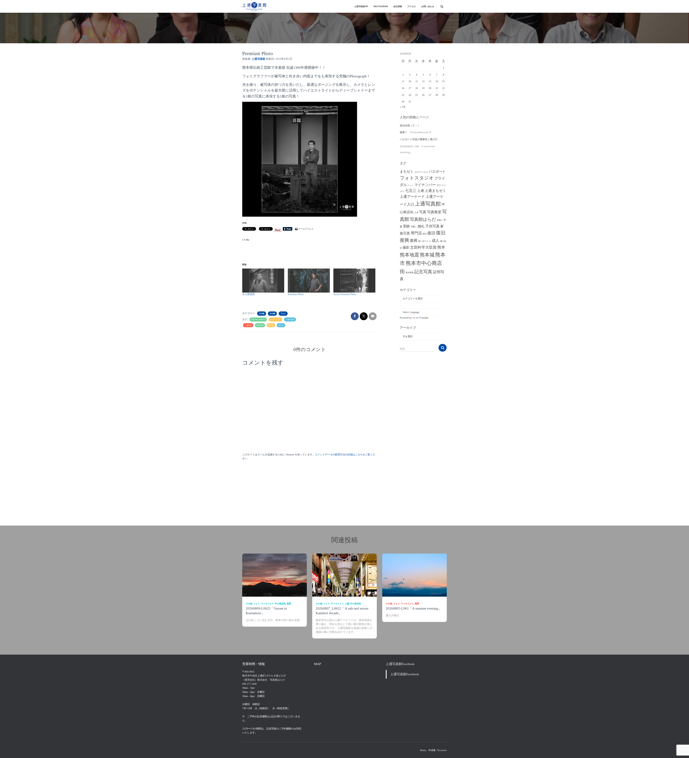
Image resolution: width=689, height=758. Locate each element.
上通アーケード (412, 197)
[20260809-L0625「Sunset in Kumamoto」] (274, 574)
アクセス (411, 6)
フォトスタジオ (417, 178)
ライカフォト (267, 603)
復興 (413, 240)
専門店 (416, 233)
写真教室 (434, 212)
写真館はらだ (423, 219)
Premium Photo (296, 294)
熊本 (441, 247)
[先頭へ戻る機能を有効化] (681, 750)
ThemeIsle (442, 750)
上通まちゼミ (435, 191)
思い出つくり (424, 241)
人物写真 (248, 325)
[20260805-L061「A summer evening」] (414, 574)
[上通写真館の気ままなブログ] (254, 6)
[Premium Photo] (309, 281)
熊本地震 (260, 325)
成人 (435, 240)
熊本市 (281, 325)
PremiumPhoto (258, 320)
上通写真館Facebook (400, 664)
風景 (289, 603)
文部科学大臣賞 (423, 247)
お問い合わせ (427, 6)
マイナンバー (425, 185)
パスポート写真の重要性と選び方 (418, 139)
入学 (416, 212)
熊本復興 (410, 273)
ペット (411, 185)
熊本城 (271, 325)
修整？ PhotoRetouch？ (415, 132)
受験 (406, 226)
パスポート (437, 171)
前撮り (440, 220)
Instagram (381, 6)
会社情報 (397, 6)
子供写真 (432, 226)
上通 (420, 191)
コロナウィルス (421, 172)
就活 (425, 234)
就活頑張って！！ (410, 125)
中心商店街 (280, 603)
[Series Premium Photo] (354, 281)
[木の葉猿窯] (263, 281)
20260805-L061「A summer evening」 (414, 608)
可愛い (414, 226)
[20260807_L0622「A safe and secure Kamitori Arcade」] (344, 574)
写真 (422, 212)
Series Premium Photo (344, 294)
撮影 (406, 247)
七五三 (410, 190)
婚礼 (421, 226)
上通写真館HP (361, 6)
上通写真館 (289, 320)
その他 (261, 313)
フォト (283, 313)
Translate (423, 317)
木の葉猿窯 (248, 294)
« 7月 (403, 107)
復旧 (431, 233)
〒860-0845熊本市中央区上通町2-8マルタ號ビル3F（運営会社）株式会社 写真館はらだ (264, 675)
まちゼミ (406, 171)
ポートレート (275, 320)
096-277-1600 (249, 684)
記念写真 (423, 271)
